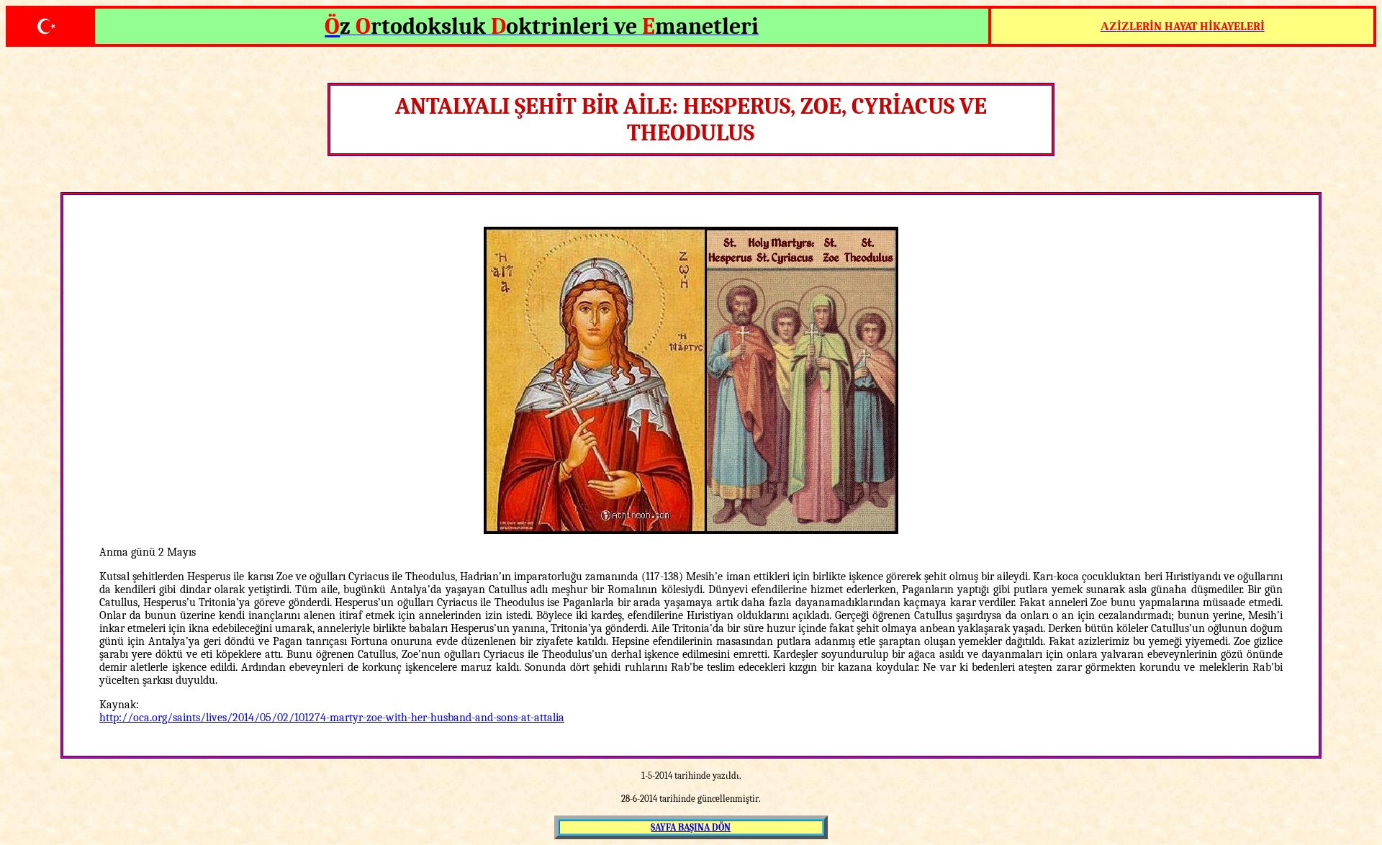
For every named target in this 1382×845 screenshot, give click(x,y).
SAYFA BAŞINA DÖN (691, 827)
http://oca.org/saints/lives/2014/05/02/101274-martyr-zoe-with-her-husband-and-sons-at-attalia (331, 717)
